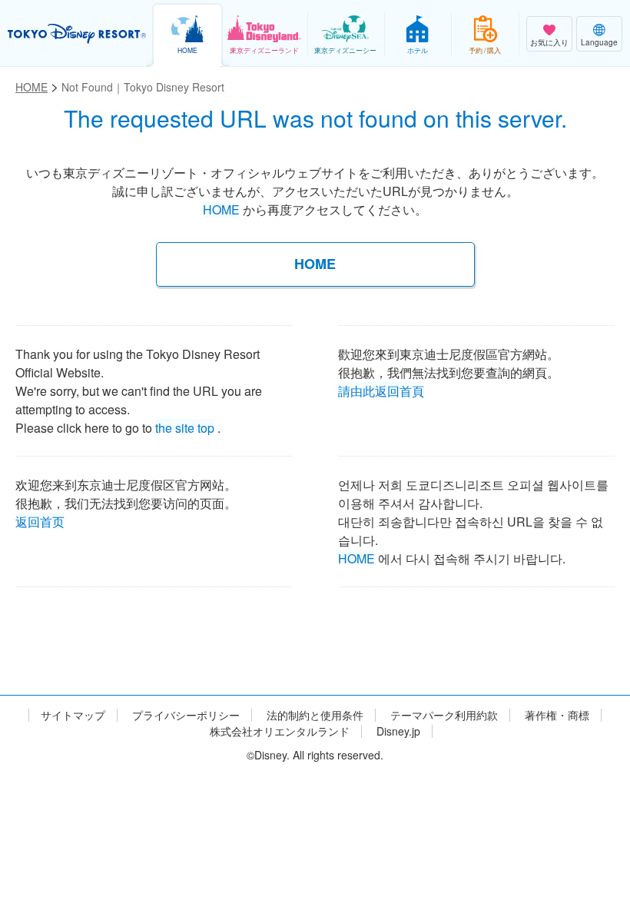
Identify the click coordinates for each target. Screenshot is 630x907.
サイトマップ (73, 715)
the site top (184, 425)
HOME (221, 209)
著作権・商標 (557, 715)
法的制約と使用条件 (315, 715)
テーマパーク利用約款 (444, 715)
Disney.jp (398, 731)
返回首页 (40, 519)
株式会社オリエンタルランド (280, 731)
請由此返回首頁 (381, 388)
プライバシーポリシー (186, 715)
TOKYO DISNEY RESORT (77, 33)
